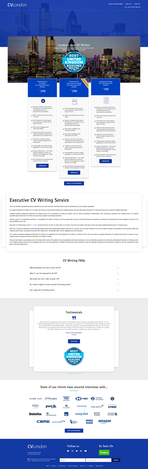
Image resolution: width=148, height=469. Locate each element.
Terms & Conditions (72, 465)
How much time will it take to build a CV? (44, 279)
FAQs (47, 465)
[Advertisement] (74, 21)
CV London (33, 225)
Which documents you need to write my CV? (45, 268)
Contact (137, 4)
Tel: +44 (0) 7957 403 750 (132, 7)
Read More (74, 341)
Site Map (91, 465)
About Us (128, 4)
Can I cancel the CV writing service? (42, 290)
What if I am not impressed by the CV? (43, 273)
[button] (67, 373)
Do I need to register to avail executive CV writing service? (50, 285)
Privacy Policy (62, 465)
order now (42, 165)
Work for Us (83, 465)
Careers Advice (99, 465)
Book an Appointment (116, 4)
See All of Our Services (74, 183)
